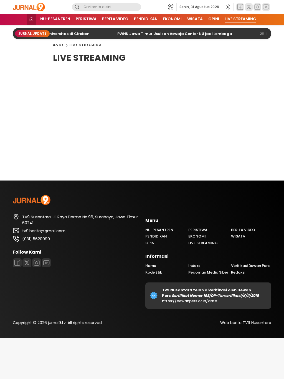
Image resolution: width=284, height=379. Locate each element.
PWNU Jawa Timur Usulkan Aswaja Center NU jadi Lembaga (169, 33)
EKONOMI (172, 19)
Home (58, 45)
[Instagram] (257, 7)
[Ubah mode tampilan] (227, 7)
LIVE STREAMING (240, 19)
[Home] (31, 19)
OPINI (213, 19)
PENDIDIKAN (146, 19)
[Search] (77, 7)
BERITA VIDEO (115, 19)
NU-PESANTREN (55, 19)
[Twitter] (249, 7)
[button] (172, 7)
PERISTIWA (86, 19)
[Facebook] (240, 7)
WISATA (195, 19)
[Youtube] (266, 7)
